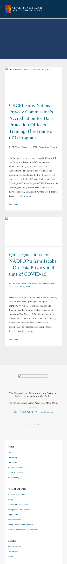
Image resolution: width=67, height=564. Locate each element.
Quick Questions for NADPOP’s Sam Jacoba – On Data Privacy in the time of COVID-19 (33, 229)
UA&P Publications (15, 472)
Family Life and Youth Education (20, 525)
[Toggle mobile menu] (61, 9)
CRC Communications (22, 234)
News (45, 234)
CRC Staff (16, 147)
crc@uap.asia (47, 412)
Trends (51, 234)
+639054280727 (29, 412)
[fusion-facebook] (22, 431)
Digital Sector (29, 84)
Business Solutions (15, 467)
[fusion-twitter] (39, 431)
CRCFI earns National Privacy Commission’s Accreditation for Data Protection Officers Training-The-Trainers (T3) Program (33, 80)
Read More (13, 204)
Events (10, 557)
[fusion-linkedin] (28, 431)
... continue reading (24, 196)
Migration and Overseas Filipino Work (23, 530)
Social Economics (14, 520)
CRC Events (37, 234)
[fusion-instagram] (33, 431)
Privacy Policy (13, 477)
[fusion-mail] (45, 431)
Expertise (39, 84)
